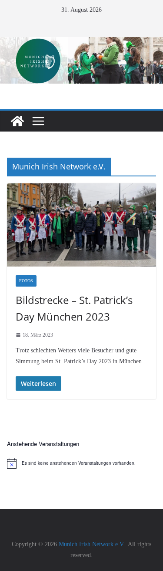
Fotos (26, 280)
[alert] (81, 463)
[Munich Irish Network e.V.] (81, 43)
